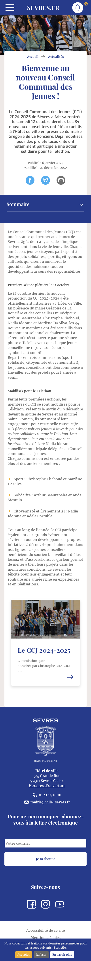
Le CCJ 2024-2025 (44, 650)
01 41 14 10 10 (50, 795)
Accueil (32, 57)
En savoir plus (62, 954)
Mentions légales (45, 937)
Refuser (41, 954)
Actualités (56, 57)
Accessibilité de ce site (45, 930)
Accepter (23, 954)
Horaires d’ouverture (47, 785)
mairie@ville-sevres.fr (50, 802)
